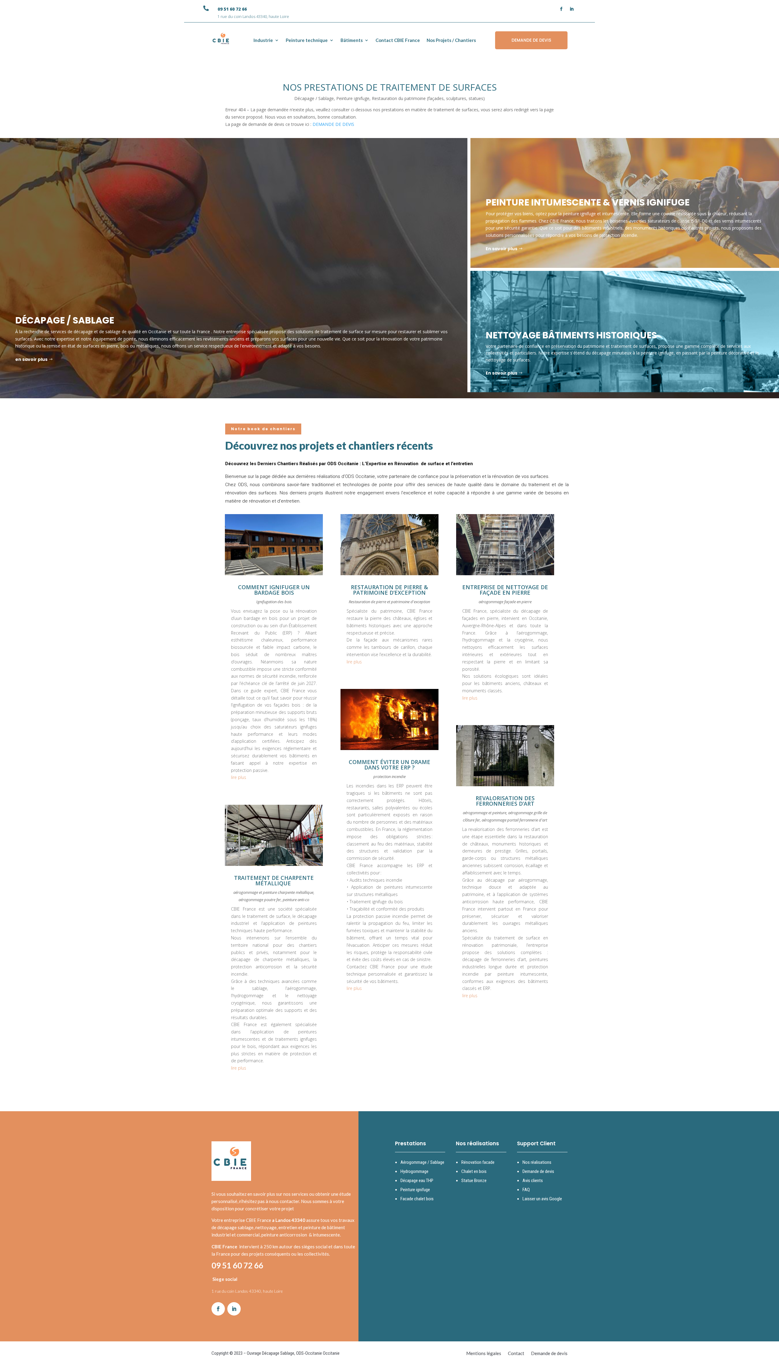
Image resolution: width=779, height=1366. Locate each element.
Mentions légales (483, 1353)
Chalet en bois (474, 1171)
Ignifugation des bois (274, 601)
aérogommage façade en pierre (505, 601)
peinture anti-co (296, 899)
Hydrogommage (414, 1171)
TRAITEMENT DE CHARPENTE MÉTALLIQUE (274, 880)
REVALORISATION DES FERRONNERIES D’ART (505, 800)
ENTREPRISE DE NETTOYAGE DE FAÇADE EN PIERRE (505, 589)
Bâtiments (352, 40)
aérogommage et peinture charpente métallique (273, 892)
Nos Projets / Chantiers (451, 40)
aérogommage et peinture (484, 812)
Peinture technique (307, 40)
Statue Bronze (474, 1180)
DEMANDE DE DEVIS (531, 40)
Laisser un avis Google (542, 1199)
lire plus (238, 777)
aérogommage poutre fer (260, 899)
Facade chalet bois (417, 1199)
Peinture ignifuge (415, 1189)
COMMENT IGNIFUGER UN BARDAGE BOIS (274, 589)
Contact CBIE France (398, 40)
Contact (516, 1353)
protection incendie (389, 776)
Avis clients (532, 1180)
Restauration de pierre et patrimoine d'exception (389, 601)
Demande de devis (538, 1171)
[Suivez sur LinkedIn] (572, 9)
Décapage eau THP (416, 1180)
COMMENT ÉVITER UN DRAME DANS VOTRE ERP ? (389, 764)
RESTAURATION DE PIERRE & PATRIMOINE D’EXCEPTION (389, 589)
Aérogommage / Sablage (422, 1162)
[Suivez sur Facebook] (561, 9)
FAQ (526, 1189)
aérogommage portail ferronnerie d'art (514, 820)
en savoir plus (31, 359)
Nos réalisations (536, 1162)
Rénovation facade (477, 1162)
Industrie (263, 40)
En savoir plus (501, 249)
